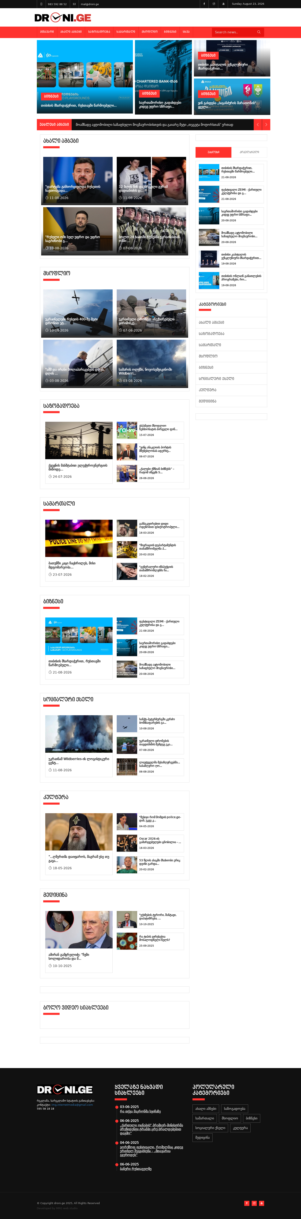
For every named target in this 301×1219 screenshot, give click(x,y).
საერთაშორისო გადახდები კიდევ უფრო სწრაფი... (157, 644)
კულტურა (207, 390)
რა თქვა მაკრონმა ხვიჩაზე (140, 1111)
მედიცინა (207, 401)
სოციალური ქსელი (216, 379)
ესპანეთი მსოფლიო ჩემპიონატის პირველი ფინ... (158, 427)
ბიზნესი (170, 31)
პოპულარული (249, 152)
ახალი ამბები (71, 31)
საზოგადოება (99, 31)
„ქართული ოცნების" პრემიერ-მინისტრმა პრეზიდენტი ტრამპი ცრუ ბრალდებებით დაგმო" (151, 1129)
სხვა (186, 31)
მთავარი (47, 31)
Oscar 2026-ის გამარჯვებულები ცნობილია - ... (160, 840)
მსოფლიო (150, 31)
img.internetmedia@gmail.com (72, 1104)
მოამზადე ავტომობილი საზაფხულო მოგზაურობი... (157, 666)
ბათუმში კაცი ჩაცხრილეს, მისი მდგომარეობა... (72, 565)
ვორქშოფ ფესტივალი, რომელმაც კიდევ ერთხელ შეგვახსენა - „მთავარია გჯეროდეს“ (151, 1151)
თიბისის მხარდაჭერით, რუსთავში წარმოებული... (238, 169)
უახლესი (213, 152)
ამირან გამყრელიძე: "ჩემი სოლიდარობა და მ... (69, 956)
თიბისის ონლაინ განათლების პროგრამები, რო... (241, 277)
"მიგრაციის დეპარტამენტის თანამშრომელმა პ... (157, 546)
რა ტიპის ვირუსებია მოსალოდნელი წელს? (154, 938)
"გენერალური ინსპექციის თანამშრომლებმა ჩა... (156, 568)
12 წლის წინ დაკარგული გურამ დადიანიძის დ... (143, 188)
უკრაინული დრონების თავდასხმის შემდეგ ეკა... (156, 742)
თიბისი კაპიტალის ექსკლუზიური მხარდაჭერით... (241, 256)
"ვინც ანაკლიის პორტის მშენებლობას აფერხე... (155, 449)
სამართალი (126, 31)
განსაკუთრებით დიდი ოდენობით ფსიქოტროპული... (159, 525)
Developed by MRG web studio (57, 1208)
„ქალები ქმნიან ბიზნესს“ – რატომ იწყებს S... (156, 470)
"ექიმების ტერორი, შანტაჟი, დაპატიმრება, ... (157, 916)
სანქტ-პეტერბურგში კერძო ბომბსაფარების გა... (157, 720)
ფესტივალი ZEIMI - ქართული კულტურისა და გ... (159, 623)
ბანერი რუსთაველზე (136, 1169)
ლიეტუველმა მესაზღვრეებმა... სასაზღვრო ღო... (159, 764)
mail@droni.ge (90, 4)
